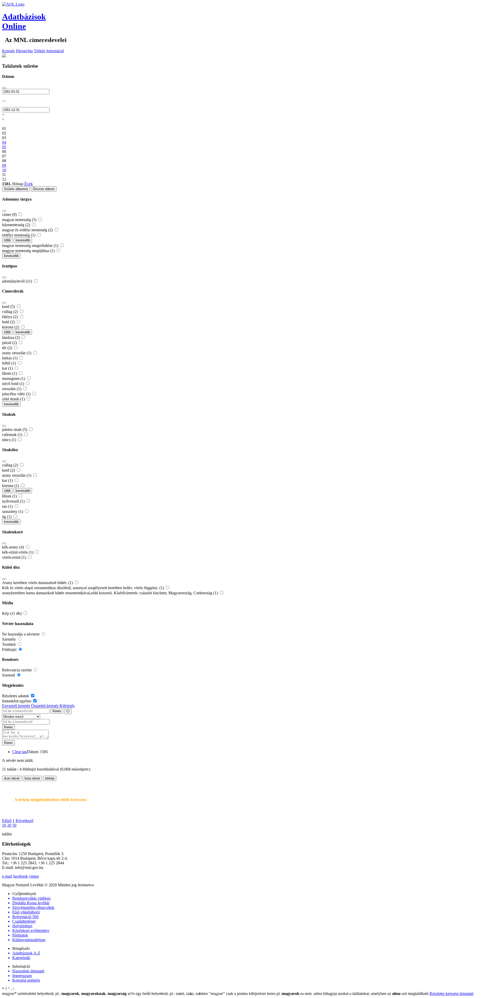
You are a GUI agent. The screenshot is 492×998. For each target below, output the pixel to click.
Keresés (8, 51)
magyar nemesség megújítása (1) (29, 250)
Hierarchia (24, 51)
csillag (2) (10, 311)
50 (14, 825)
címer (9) (10, 214)
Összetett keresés (44, 705)
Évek (28, 184)
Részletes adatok (16, 696)
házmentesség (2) (16, 225)
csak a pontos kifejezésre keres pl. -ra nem (261, 993)
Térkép (39, 51)
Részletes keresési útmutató (451, 993)
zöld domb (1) (14, 399)
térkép (49, 778)
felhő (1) (9, 363)
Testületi (9, 644)
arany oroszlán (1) (17, 353)
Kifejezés (67, 705)
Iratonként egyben (17, 701)
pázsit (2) (10, 342)
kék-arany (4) (13, 547)
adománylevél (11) (17, 281)
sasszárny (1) (13, 511)
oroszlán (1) (12, 389)
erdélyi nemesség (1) (19, 235)
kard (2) (9, 470)
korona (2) (11, 327)
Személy (9, 639)
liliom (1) (10, 373)
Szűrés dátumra (16, 189)
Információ (55, 51)
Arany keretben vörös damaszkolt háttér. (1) (38, 582)
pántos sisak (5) (15, 429)
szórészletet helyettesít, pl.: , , (64, 993)
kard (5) (9, 306)
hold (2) (9, 322)
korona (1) (11, 485)
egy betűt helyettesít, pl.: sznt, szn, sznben (168, 993)
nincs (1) (9, 440)
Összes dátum (44, 189)
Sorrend (9, 675)
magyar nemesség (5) (19, 219)
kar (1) (8, 368)
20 (9, 825)
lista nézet (32, 778)
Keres (57, 711)
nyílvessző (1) (14, 501)
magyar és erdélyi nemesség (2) (28, 230)
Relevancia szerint (17, 670)
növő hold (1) (13, 383)
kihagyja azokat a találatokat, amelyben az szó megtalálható (371, 993)
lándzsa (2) (11, 337)
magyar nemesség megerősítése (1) (30, 245)
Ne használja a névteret (21, 634)
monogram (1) (14, 378)
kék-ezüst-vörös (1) (18, 552)
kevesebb (23, 240)
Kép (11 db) (12, 613)
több (7, 240)
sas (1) (8, 506)
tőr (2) (7, 348)
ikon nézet (11, 778)
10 (4, 825)
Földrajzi (9, 649)
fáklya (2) (10, 317)
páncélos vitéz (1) (17, 394)
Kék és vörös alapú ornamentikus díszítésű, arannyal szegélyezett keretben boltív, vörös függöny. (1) (83, 588)
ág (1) (7, 516)
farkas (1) (10, 358)
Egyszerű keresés (16, 705)
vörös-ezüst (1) (14, 557)
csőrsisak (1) (12, 434)
